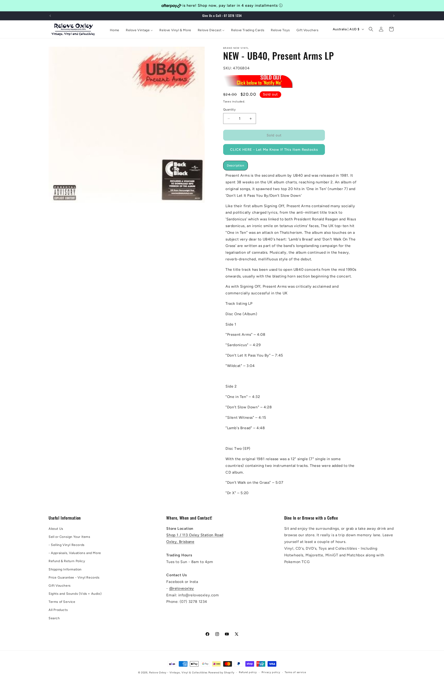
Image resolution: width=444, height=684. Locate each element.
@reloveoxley (181, 588)
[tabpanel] (292, 334)
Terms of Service (62, 602)
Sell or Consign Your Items (69, 537)
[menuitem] (115, 30)
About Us (56, 528)
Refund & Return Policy (67, 561)
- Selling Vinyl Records (67, 545)
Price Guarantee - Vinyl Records (74, 577)
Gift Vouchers (60, 586)
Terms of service (295, 672)
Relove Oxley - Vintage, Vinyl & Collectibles (178, 672)
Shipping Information (65, 569)
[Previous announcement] (50, 15)
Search (54, 618)
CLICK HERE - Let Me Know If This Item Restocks (274, 150)
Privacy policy (271, 672)
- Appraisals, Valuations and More (75, 553)
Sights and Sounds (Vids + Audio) (75, 594)
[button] (371, 29)
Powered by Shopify (221, 672)
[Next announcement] (394, 15)
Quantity (229, 109)
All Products (58, 610)
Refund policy (248, 672)
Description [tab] (235, 165)
